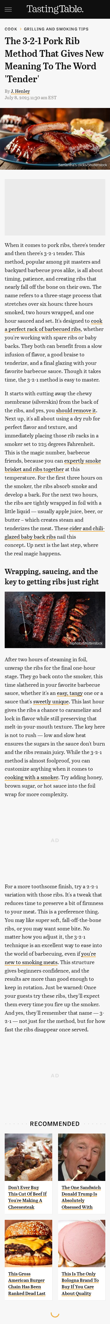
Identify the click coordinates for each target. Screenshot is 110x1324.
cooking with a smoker (31, 777)
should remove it (76, 410)
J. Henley (20, 90)
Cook (11, 29)
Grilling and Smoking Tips (56, 29)
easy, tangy (70, 692)
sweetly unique (51, 701)
